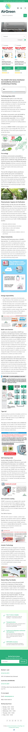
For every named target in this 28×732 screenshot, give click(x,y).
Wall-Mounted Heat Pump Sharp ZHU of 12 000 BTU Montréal (7, 63)
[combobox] (14, 15)
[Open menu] (25, 8)
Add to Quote (7, 68)
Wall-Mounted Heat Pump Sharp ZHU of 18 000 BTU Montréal (20, 63)
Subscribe (23, 661)
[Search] (25, 15)
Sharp (3, 59)
